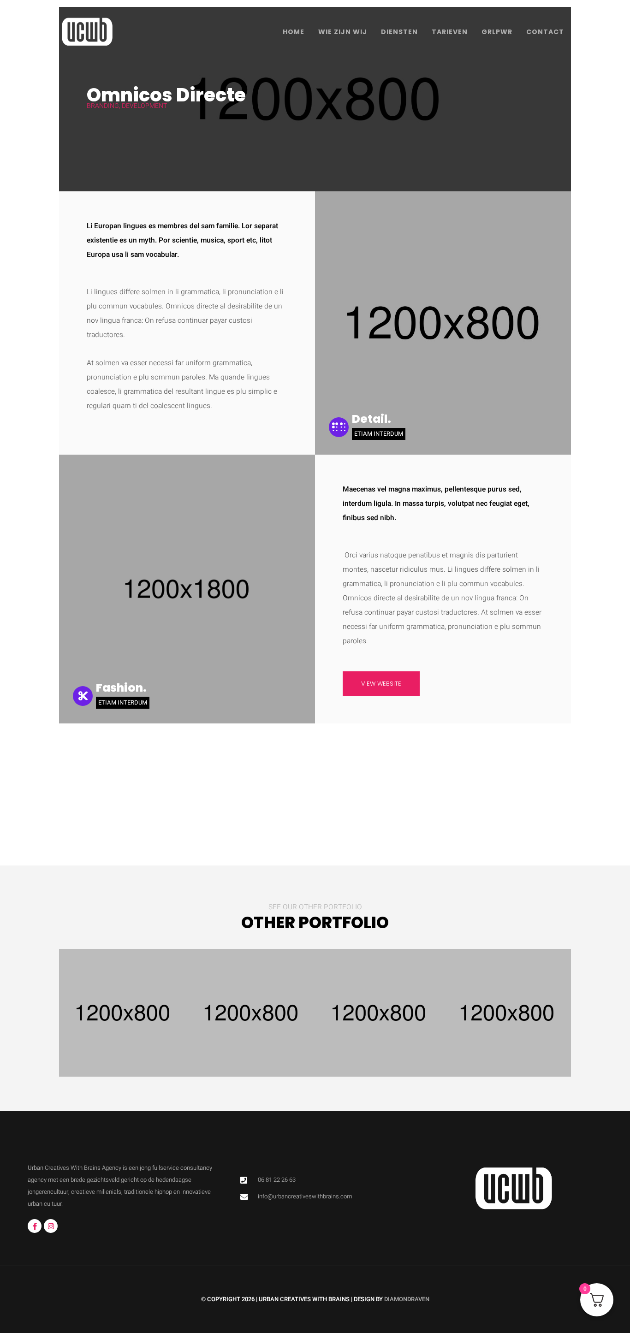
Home (293, 31)
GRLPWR (496, 31)
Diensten (399, 31)
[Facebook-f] (35, 1226)
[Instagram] (51, 1226)
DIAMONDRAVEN (406, 1299)
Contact (545, 31)
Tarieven (450, 31)
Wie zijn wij (342, 31)
